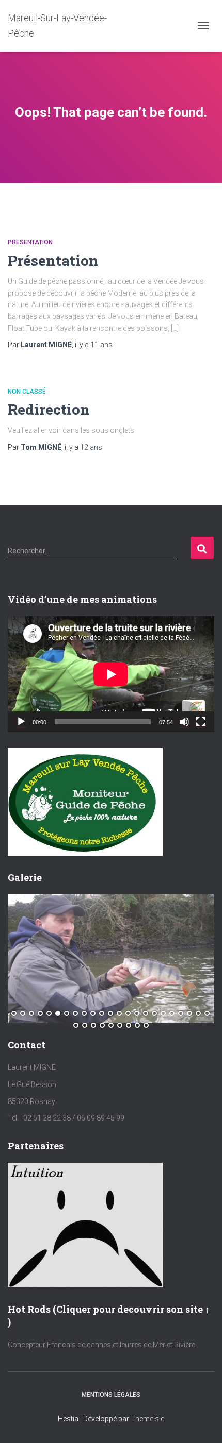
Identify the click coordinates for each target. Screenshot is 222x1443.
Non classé (27, 391)
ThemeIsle (147, 1419)
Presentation (30, 242)
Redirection (49, 409)
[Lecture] (21, 722)
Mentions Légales (111, 1394)
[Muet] (184, 722)
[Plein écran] (201, 722)
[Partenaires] (85, 1224)
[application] (111, 674)
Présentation (53, 260)
